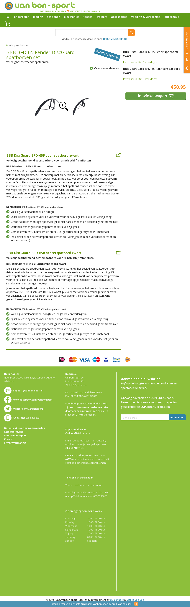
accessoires (119, 17)
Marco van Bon (135, 599)
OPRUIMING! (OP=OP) (115, 39)
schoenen (53, 17)
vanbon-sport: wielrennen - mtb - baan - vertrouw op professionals (52, 6)
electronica (71, 17)
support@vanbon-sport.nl (28, 390)
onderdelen (21, 17)
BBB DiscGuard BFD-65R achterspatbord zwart (43, 253)
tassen (88, 17)
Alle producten (18, 45)
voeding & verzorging (145, 17)
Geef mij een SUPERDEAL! (187, 50)
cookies (127, 604)
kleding (38, 17)
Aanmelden (177, 417)
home (8, 17)
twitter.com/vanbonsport (28, 408)
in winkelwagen (155, 96)
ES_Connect (117, 599)
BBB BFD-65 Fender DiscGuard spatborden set (64, 106)
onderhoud (171, 17)
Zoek (131, 32)
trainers (101, 17)
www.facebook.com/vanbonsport (32, 399)
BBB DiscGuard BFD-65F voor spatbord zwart (42, 155)
